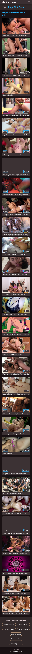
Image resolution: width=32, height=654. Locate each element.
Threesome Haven (16, 639)
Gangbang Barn (23, 624)
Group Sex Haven (9, 629)
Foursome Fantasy (9, 624)
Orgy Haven (11, 2)
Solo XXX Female (16, 634)
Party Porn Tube (23, 629)
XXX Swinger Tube (16, 644)
